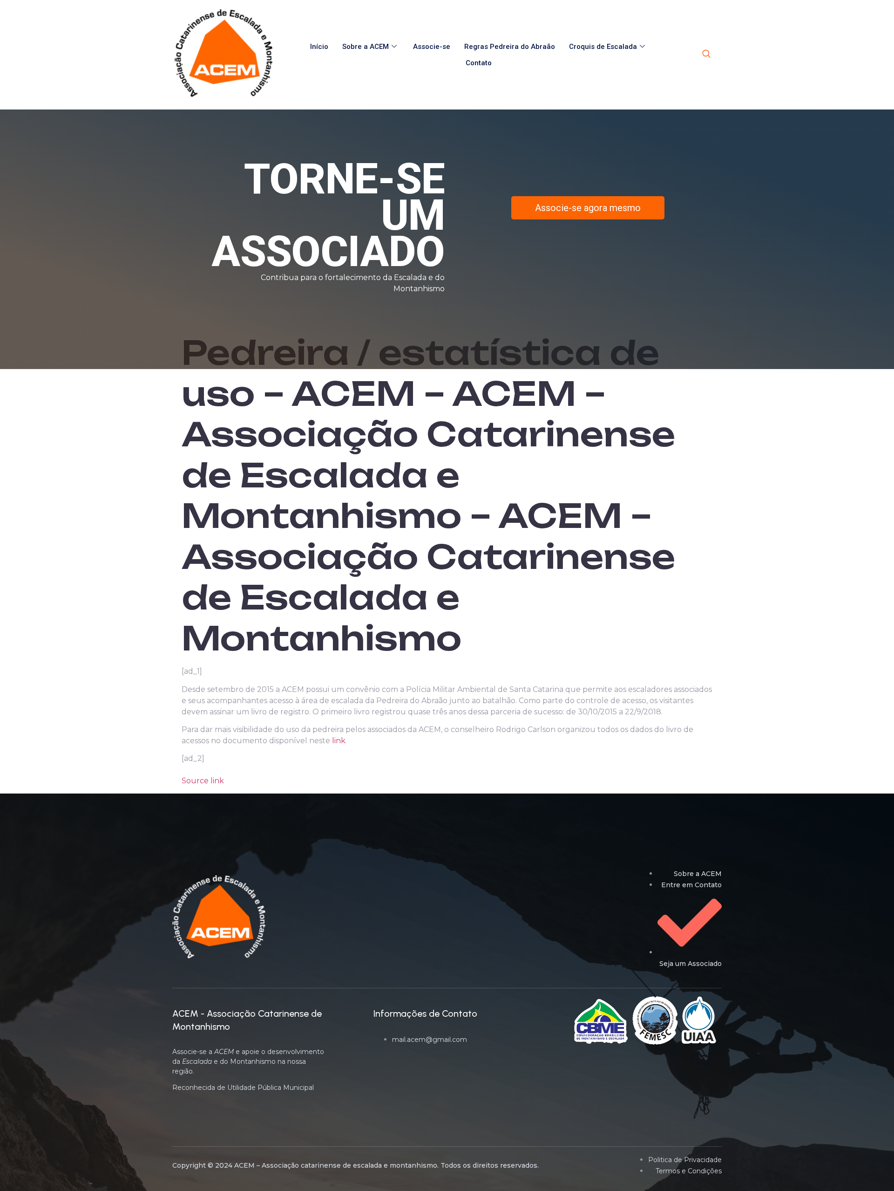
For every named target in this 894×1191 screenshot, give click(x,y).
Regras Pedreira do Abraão (509, 46)
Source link (203, 780)
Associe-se (431, 46)
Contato (479, 63)
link (338, 740)
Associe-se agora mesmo (588, 207)
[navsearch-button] (706, 55)
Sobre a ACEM (365, 46)
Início (319, 46)
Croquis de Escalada (603, 46)
